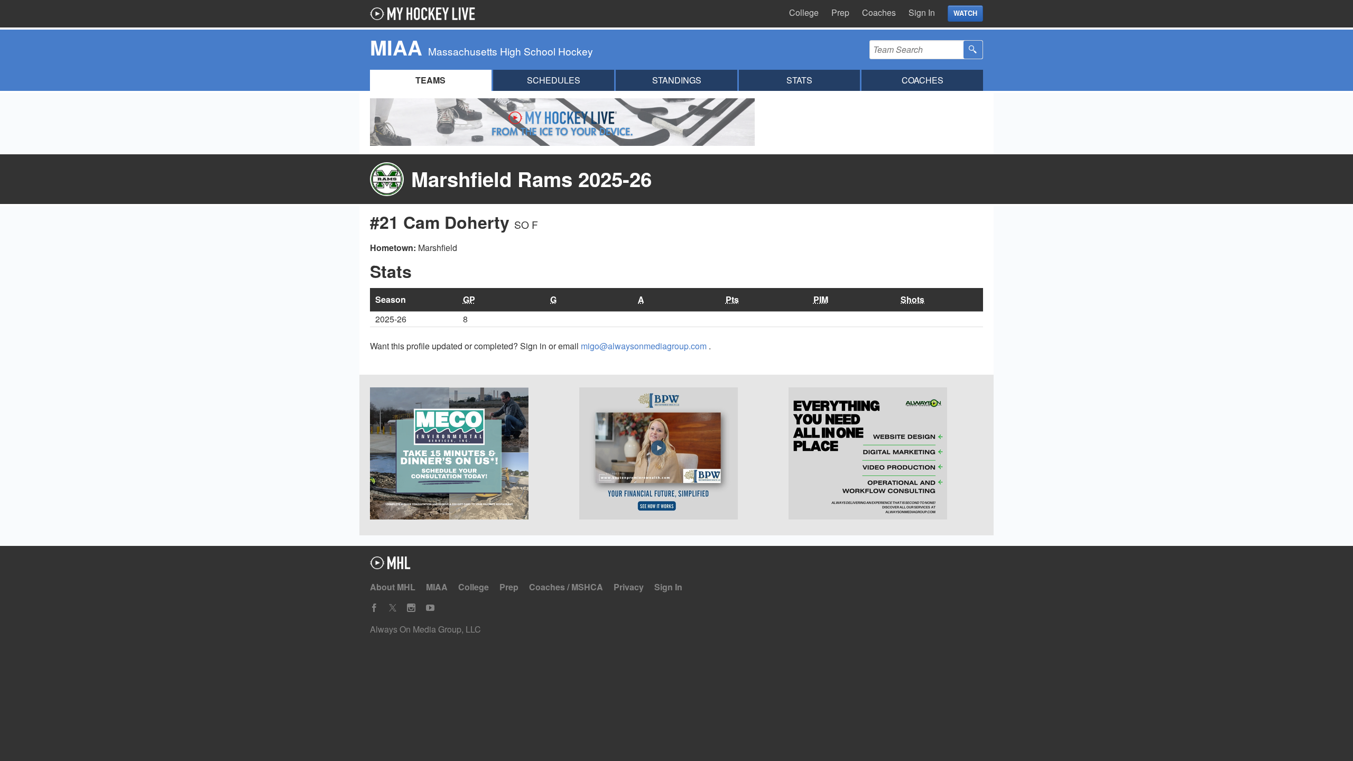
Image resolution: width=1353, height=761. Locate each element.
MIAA (437, 587)
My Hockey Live (425, 13)
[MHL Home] (390, 566)
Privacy (629, 587)
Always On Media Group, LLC (425, 629)
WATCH (965, 13)
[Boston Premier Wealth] (676, 455)
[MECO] (467, 455)
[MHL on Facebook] (374, 608)
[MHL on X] (392, 608)
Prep (840, 12)
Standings (676, 80)
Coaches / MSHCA (566, 587)
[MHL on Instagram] (411, 608)
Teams (430, 80)
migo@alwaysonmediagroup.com (645, 346)
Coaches (879, 12)
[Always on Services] (886, 455)
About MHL (392, 587)
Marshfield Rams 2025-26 (531, 178)
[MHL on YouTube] (430, 608)
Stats (799, 80)
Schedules (553, 80)
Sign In (922, 12)
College (804, 12)
